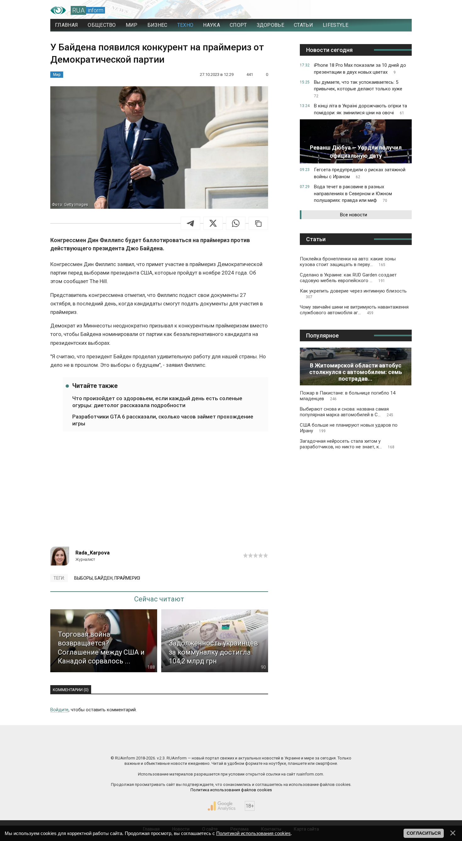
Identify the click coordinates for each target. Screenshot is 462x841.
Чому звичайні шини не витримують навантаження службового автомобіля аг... (354, 309)
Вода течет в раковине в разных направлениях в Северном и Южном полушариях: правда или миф (353, 193)
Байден (104, 578)
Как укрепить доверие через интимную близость (353, 293)
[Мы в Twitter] (294, 744)
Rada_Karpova (92, 553)
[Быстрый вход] (401, 10)
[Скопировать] (258, 223)
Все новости (353, 215)
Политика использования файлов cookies (231, 789)
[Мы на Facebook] (168, 744)
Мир (56, 74)
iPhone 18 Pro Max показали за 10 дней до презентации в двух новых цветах (360, 68)
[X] (213, 223)
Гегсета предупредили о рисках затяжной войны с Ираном (359, 173)
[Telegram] (190, 223)
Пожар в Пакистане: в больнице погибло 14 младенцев (347, 395)
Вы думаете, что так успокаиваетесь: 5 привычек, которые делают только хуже (358, 89)
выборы (83, 578)
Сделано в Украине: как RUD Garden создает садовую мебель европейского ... (348, 277)
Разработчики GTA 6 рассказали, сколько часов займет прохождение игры (162, 420)
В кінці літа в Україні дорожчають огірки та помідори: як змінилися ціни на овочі (360, 109)
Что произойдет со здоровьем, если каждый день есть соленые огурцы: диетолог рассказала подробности (157, 401)
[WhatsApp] (235, 223)
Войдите (59, 710)
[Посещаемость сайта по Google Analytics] (221, 806)
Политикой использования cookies (253, 833)
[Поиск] (379, 10)
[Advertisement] (159, 493)
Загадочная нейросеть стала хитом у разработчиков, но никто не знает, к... (347, 444)
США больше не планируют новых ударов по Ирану (349, 428)
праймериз (127, 578)
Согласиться (424, 833)
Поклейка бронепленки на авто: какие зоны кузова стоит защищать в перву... (348, 261)
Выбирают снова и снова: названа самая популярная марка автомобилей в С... (346, 412)
